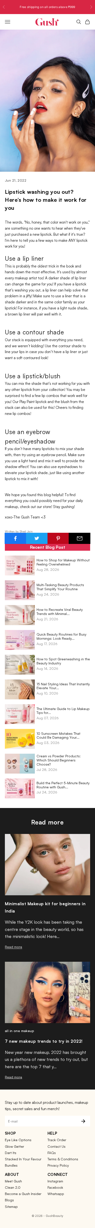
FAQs (52, 1153)
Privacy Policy (58, 1165)
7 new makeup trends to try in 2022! (44, 1041)
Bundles (11, 1165)
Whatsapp (56, 1194)
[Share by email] (79, 538)
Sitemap (11, 1206)
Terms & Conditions (63, 1159)
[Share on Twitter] (37, 538)
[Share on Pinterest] (58, 538)
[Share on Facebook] (15, 538)
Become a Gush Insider (23, 1194)
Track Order (57, 1140)
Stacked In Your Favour (23, 1159)
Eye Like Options (18, 1140)
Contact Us (57, 1146)
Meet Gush (13, 1181)
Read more (13, 947)
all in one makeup (19, 1031)
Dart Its (10, 1153)
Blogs (9, 1200)
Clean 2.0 (12, 1187)
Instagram (55, 1181)
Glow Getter (14, 1146)
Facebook (55, 1187)
